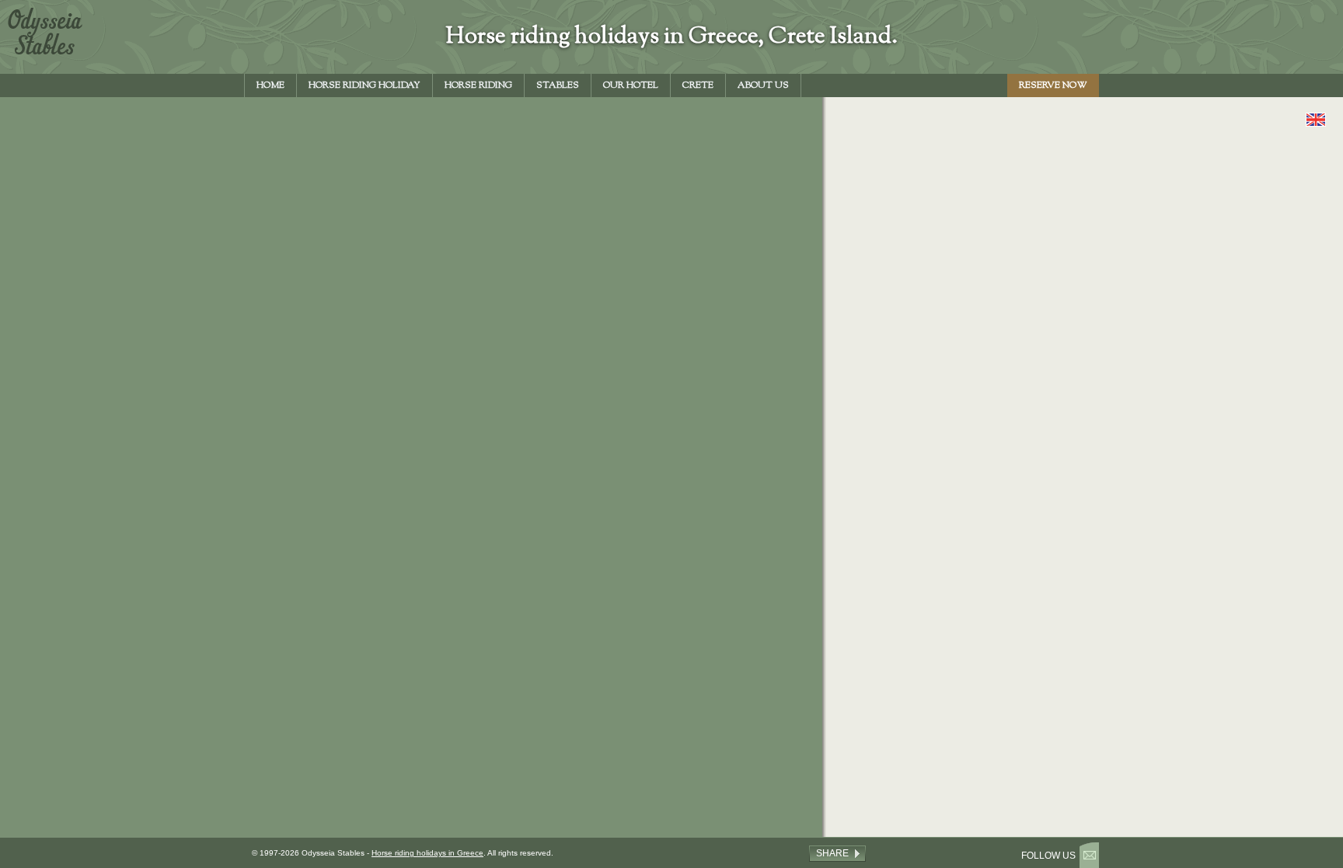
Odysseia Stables (45, 31)
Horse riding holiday (364, 85)
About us (763, 85)
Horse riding (478, 85)
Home (270, 85)
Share (832, 853)
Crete (697, 85)
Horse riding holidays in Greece (427, 853)
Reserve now (1053, 85)
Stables (557, 85)
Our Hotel (630, 85)
